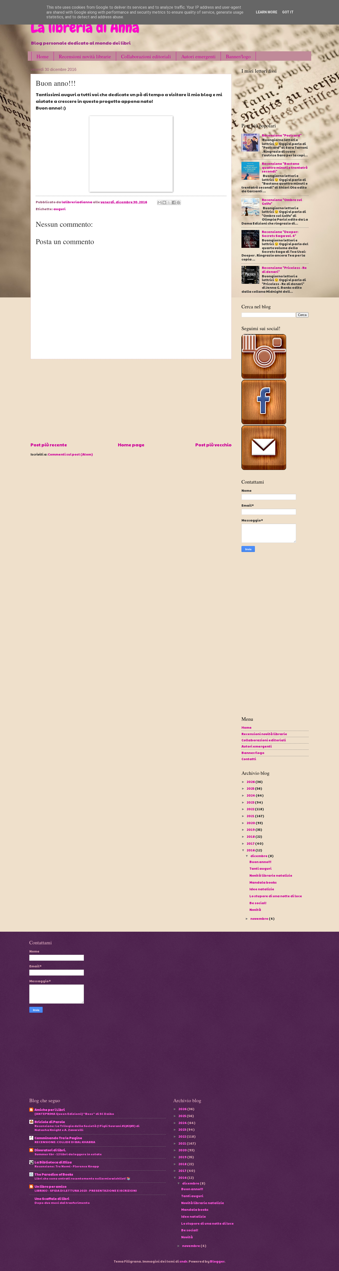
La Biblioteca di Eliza (53, 1162)
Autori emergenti (198, 56)
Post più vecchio (213, 444)
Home (42, 56)
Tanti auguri (260, 868)
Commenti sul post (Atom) (70, 454)
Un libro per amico (50, 1186)
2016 (251, 850)
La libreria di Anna (85, 27)
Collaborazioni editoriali (146, 56)
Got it (288, 12)
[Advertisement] (131, 400)
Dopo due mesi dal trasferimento (62, 1202)
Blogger (217, 1261)
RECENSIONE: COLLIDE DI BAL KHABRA (64, 1142)
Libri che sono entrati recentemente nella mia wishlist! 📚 (82, 1178)
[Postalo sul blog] (164, 202)
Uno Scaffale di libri (51, 1198)
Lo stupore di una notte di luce (275, 896)
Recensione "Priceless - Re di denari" (284, 269)
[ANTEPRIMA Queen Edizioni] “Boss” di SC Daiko (74, 1113)
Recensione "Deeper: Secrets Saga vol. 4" (280, 234)
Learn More (266, 12)
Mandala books (263, 882)
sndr (183, 1261)
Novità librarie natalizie (270, 875)
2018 (251, 836)
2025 (251, 788)
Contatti (248, 759)
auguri (59, 209)
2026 (251, 782)
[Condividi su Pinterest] (178, 202)
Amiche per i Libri (49, 1109)
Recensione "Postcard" (282, 135)
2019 (251, 829)
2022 (251, 809)
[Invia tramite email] (159, 202)
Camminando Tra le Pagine (58, 1138)
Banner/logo (238, 56)
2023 (251, 802)
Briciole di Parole (49, 1122)
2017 (251, 843)
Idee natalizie (261, 889)
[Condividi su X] (169, 202)
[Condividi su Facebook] (173, 202)
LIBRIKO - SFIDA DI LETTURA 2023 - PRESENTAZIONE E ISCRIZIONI (85, 1190)
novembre (259, 918)
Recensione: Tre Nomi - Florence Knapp (66, 1166)
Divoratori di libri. (50, 1150)
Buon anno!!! (260, 862)
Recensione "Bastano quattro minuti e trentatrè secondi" (285, 167)
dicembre (259, 856)
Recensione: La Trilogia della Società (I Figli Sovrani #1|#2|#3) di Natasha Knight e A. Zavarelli (86, 1128)
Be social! (257, 903)
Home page (131, 444)
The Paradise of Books (53, 1174)
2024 (251, 795)
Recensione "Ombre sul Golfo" (282, 202)
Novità (255, 909)
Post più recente (49, 444)
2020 (251, 823)
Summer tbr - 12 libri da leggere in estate (68, 1154)
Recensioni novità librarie (85, 56)
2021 (251, 816)
